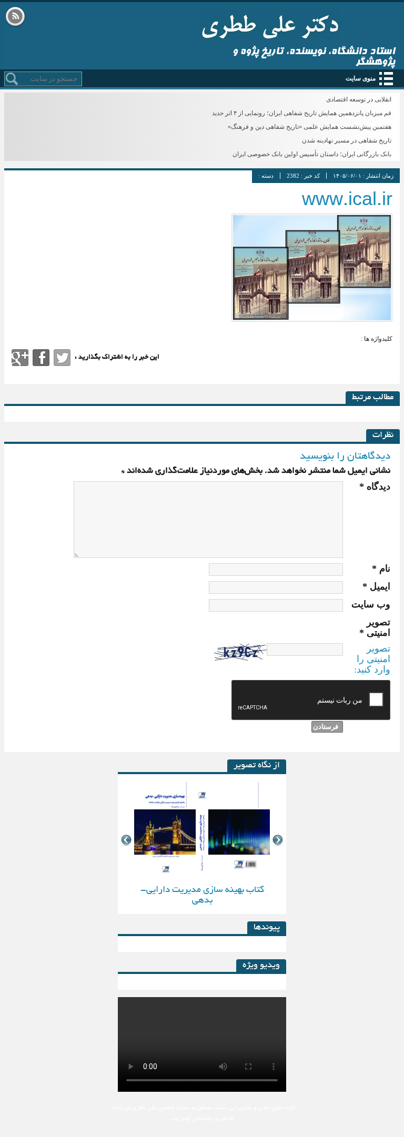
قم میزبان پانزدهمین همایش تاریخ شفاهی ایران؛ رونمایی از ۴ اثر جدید (301, 113)
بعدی (278, 840)
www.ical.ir (347, 201)
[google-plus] (20, 357)
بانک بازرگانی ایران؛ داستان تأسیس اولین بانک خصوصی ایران (312, 154)
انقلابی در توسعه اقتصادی (358, 99)
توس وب (180, 1118)
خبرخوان (15, 17)
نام (381, 568)
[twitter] (62, 357)
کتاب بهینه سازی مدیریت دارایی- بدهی (202, 895)
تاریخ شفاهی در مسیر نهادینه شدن (346, 140)
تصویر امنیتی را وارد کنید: (372, 659)
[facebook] (41, 357)
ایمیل (376, 586)
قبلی (126, 840)
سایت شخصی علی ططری (270, 24)
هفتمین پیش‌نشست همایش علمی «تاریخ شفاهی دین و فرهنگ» (309, 126)
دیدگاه (374, 486)
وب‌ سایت (370, 604)
